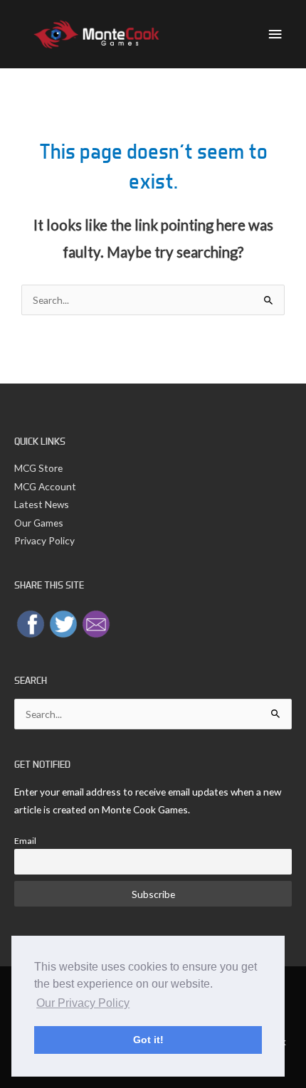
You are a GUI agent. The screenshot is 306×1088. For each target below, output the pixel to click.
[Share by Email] (96, 623)
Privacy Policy (44, 540)
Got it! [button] (148, 1039)
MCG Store (38, 468)
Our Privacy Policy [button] (83, 1003)
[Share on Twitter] (63, 623)
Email (25, 840)
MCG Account (45, 486)
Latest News (41, 504)
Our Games (38, 523)
